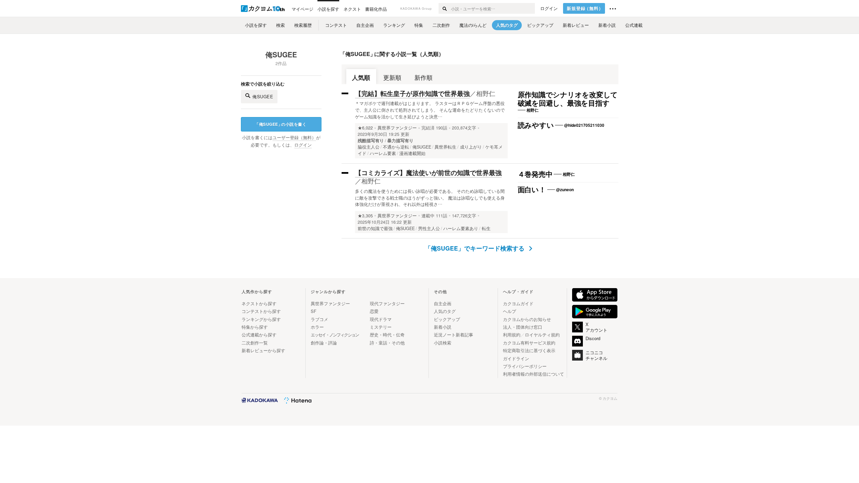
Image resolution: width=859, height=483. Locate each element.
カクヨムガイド (518, 303)
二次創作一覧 (255, 342)
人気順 (361, 77)
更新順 (392, 77)
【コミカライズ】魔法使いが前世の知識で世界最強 (428, 172)
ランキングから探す (261, 319)
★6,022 (365, 128)
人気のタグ (445, 311)
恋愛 (374, 311)
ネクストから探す (259, 303)
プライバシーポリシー (525, 366)
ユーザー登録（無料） (294, 138)
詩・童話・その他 (387, 342)
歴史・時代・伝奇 (387, 334)
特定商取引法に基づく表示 (529, 350)
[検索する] (444, 8)
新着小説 (442, 327)
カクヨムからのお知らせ (527, 319)
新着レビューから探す (263, 350)
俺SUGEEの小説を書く (280, 124)
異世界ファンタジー (397, 128)
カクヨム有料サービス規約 (529, 342)
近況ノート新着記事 (453, 334)
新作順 (423, 77)
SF (313, 311)
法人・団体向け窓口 (522, 327)
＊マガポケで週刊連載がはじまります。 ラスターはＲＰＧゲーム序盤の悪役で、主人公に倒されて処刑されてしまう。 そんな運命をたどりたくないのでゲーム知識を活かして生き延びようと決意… (430, 110)
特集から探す (255, 327)
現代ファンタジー (387, 303)
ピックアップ (447, 319)
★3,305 (365, 216)
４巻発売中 (535, 174)
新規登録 (585, 8)
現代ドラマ (381, 319)
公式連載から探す (259, 334)
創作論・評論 (324, 342)
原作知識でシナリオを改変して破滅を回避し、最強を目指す (568, 99)
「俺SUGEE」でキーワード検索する (475, 248)
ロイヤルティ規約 (542, 334)
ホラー (317, 327)
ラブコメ (319, 319)
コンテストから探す (261, 311)
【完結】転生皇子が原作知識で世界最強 (412, 93)
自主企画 (442, 303)
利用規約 (511, 334)
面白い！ (532, 190)
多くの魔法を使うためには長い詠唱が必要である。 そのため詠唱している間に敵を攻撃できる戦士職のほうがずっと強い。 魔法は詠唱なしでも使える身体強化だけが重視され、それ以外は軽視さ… (430, 198)
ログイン (549, 8)
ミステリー (381, 327)
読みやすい (536, 125)
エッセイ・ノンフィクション (335, 334)
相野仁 (485, 93)
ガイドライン (516, 358)
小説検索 (442, 342)
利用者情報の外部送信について (533, 374)
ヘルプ (509, 311)
